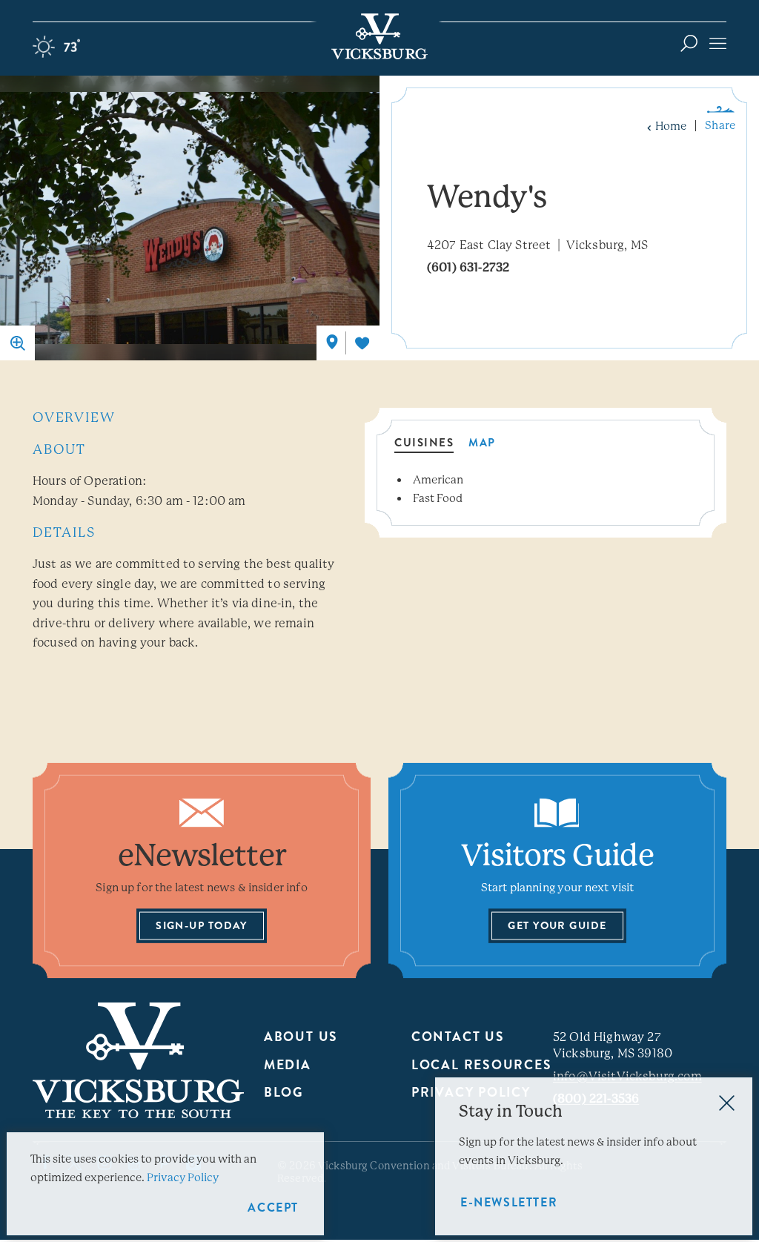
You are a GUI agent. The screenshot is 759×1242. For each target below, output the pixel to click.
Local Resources (481, 1065)
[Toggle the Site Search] (688, 42)
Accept (273, 1207)
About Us (301, 1037)
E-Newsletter (508, 1202)
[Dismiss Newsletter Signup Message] (726, 1103)
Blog (283, 1092)
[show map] (332, 341)
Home (670, 126)
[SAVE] (362, 343)
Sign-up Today (202, 926)
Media (287, 1065)
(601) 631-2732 (468, 267)
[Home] (379, 36)
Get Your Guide (557, 926)
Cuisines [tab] (424, 444)
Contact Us (458, 1037)
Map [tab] (482, 444)
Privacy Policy (183, 1177)
